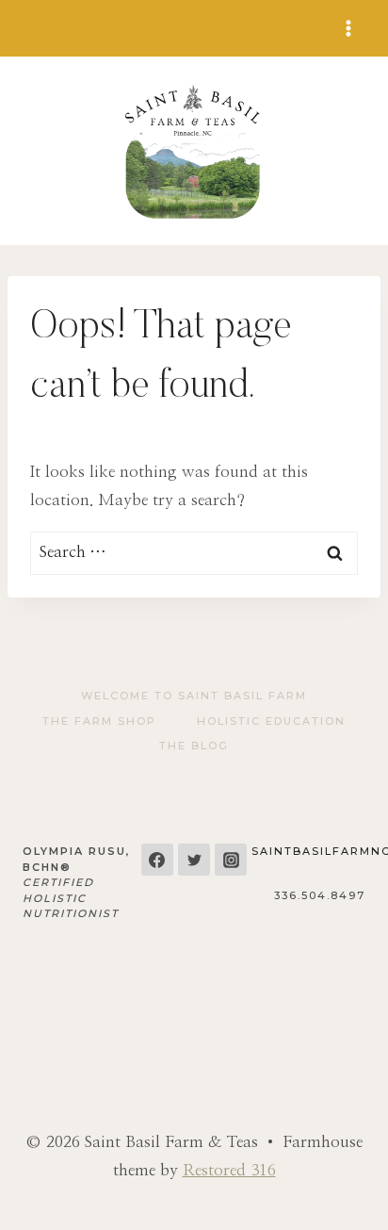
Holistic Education (271, 721)
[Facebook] (157, 860)
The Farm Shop (99, 721)
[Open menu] (348, 27)
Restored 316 (229, 1170)
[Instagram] (231, 860)
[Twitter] (194, 860)
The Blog (194, 745)
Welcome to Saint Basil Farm (194, 695)
